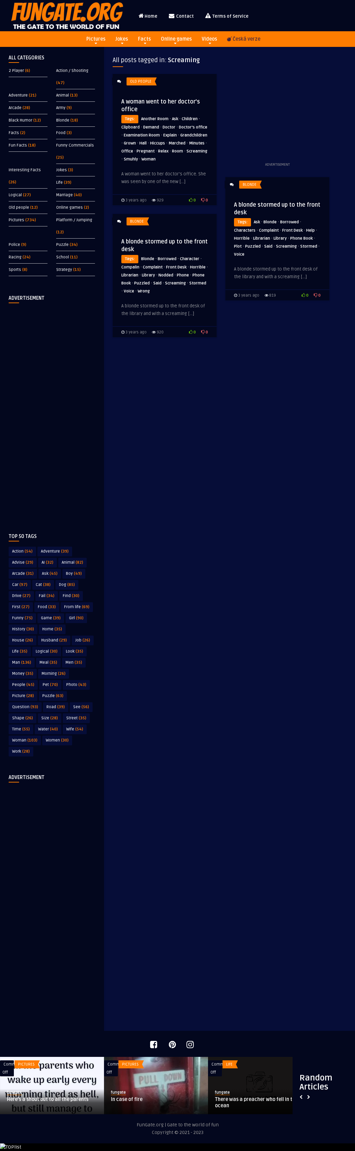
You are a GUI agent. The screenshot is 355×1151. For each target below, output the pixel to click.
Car (19, 584)
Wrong (144, 291)
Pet (50, 684)
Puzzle (62, 244)
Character (189, 259)
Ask (50, 573)
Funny (22, 618)
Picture (23, 695)
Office (127, 151)
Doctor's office (193, 127)
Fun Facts (18, 145)
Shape (22, 718)
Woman (24, 740)
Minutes (197, 143)
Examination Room (142, 135)
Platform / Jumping (74, 220)
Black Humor (20, 120)
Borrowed (289, 222)
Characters (245, 230)
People (23, 684)
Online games (176, 39)
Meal (48, 662)
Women (57, 740)
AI (47, 562)
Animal (62, 95)
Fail (46, 595)
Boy (74, 573)
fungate (25, 1092)
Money (22, 673)
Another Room (154, 119)
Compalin (130, 267)
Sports (15, 269)
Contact (184, 16)
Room (177, 151)
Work (21, 751)
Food (61, 132)
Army (61, 107)
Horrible (242, 238)
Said (268, 246)
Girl (76, 618)
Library (280, 238)
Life (59, 182)
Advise (22, 562)
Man (21, 662)
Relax (163, 151)
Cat (43, 584)
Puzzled (253, 246)
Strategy (64, 269)
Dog (67, 584)
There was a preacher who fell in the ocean (59, 1102)
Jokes (121, 39)
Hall (143, 143)
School (62, 257)
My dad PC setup (244, 1099)
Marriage (64, 195)
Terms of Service (230, 16)
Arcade (15, 107)
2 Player (16, 70)
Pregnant (146, 151)
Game (51, 618)
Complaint (269, 230)
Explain (170, 135)
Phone (183, 275)
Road (55, 707)
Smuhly (131, 159)
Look (74, 651)
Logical (15, 195)
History (23, 629)
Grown (130, 143)
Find (71, 595)
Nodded (165, 275)
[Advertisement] (52, 412)
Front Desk (292, 230)
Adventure (18, 95)
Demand (151, 127)
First (20, 607)
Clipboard (130, 127)
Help (310, 230)
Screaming (197, 151)
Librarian (261, 238)
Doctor (169, 127)
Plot (238, 246)
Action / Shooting (72, 70)
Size (49, 718)
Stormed (308, 246)
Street (76, 718)
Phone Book (301, 238)
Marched (176, 143)
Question (25, 707)
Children (190, 119)
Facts (144, 39)
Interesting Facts (25, 170)
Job (82, 640)
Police (14, 244)
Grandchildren (193, 135)
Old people (19, 207)
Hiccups (157, 143)
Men (74, 662)
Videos (209, 39)
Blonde (62, 120)
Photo (76, 684)
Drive (21, 595)
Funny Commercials (75, 145)
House (22, 640)
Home (151, 16)
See (81, 707)
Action (22, 551)
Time (21, 729)
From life (76, 607)
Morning (54, 673)
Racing (15, 257)
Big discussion (138, 1099)
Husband (54, 640)
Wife (74, 729)
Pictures (95, 39)
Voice (239, 254)
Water (48, 729)
